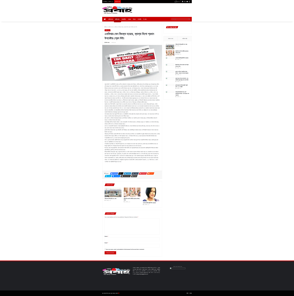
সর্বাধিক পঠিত (184, 38)
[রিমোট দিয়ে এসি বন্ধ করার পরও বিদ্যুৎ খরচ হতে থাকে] (170, 67)
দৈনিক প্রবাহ (107, 42)
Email (106, 242)
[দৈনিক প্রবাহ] (117, 10)
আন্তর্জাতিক (124, 19)
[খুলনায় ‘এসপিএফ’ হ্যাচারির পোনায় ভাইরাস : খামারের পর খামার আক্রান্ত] (170, 73)
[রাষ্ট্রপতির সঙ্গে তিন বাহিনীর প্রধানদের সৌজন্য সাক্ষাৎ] (132, 192)
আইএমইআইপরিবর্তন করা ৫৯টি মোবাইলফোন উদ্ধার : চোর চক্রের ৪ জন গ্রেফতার (182, 93)
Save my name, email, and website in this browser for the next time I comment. (125, 249)
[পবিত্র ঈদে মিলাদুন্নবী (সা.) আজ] (113, 192)
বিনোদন (134, 19)
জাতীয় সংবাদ (117, 19)
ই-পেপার (144, 19)
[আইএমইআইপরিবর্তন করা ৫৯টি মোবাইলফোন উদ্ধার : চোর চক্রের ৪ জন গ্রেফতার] (170, 94)
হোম (106, 27)
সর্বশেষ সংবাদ (170, 38)
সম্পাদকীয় (139, 19)
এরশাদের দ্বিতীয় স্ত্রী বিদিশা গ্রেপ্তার (149, 202)
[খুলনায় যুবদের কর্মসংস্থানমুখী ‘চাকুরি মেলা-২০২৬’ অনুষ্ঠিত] (170, 87)
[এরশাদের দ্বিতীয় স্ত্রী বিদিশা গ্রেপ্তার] (151, 194)
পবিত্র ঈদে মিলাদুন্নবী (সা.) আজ (110, 198)
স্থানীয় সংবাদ (110, 19)
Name (106, 236)
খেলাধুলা (129, 19)
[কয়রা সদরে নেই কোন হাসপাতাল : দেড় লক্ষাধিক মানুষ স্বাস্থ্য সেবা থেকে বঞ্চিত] (170, 80)
